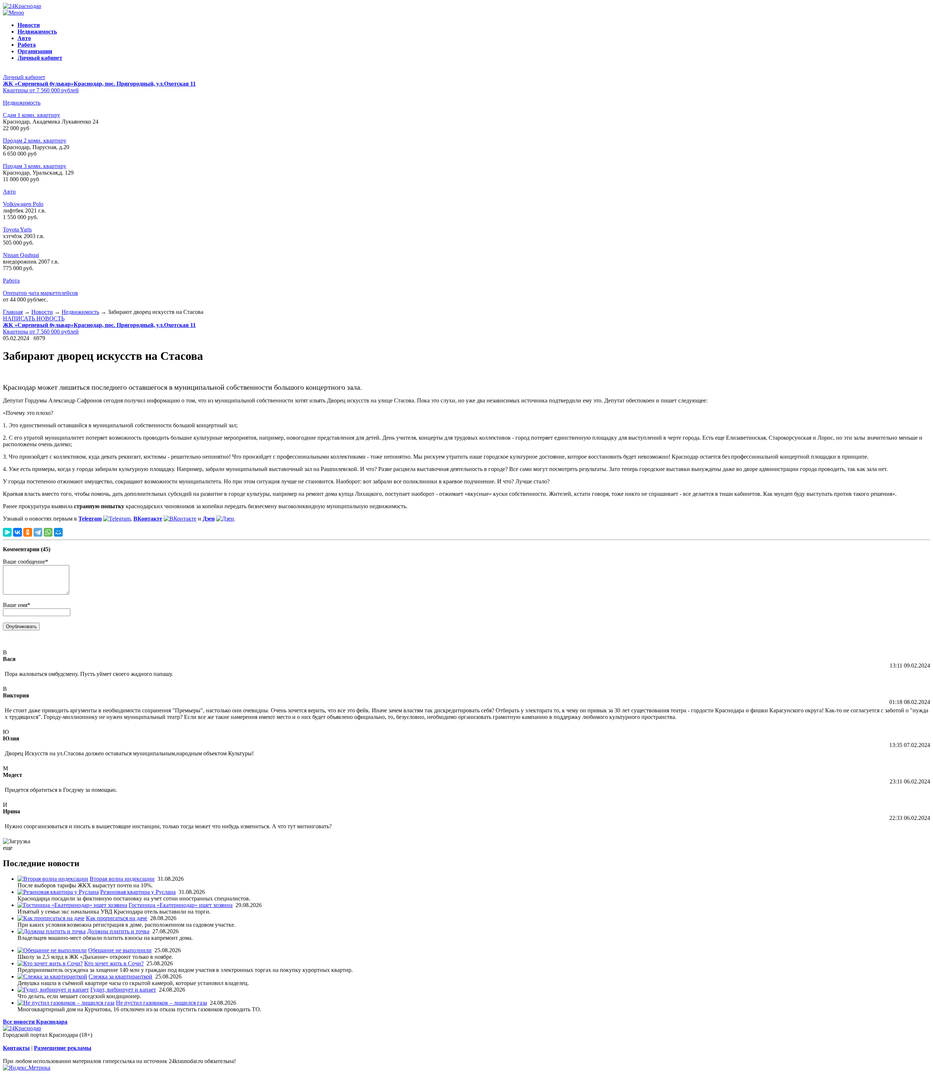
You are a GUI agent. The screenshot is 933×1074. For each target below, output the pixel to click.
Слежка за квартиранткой (120, 976)
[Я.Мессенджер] (7, 532)
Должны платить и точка (118, 931)
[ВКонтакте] (17, 532)
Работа (11, 280)
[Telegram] (38, 532)
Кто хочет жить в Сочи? (114, 963)
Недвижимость (21, 103)
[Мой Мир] (58, 532)
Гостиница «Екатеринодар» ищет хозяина (181, 905)
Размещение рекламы (62, 1048)
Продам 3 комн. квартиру (34, 166)
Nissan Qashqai (21, 255)
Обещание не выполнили (120, 950)
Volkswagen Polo (23, 204)
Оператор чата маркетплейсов (40, 293)
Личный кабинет (24, 77)
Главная (13, 312)
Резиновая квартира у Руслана (138, 892)
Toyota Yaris (17, 229)
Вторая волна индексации (122, 879)
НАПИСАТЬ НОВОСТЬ (34, 318)
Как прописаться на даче (116, 918)
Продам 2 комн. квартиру (34, 140)
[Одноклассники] (27, 532)
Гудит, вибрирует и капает (123, 990)
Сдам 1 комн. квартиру (31, 115)
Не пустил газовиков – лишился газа (161, 1003)
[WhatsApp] (48, 532)
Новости (42, 312)
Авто (9, 191)
